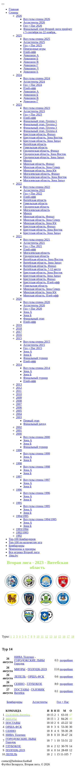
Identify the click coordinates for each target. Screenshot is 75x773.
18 (72, 636)
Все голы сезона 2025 (36, 38)
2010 (19, 394)
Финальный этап (33, 318)
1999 (19, 450)
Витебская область (34, 144)
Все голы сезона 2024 (36, 78)
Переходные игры (34, 48)
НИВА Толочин (24, 657)
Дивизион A (31, 55)
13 (50, 636)
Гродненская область (36, 206)
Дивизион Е (30, 71)
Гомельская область (35, 147)
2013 (19, 384)
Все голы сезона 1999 (36, 453)
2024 (19, 75)
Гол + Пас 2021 (32, 246)
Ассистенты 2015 (34, 344)
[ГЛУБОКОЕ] (29, 616)
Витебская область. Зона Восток (43, 259)
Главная (14, 9)
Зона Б (27, 315)
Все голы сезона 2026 (36, 19)
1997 (19, 476)
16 (63, 636)
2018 (19, 328)
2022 (19, 183)
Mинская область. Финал (38, 216)
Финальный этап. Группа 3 (40, 127)
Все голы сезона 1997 (36, 479)
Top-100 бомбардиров (22, 539)
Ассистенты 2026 (34, 22)
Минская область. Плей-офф (40, 295)
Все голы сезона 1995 (36, 506)
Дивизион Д (30, 68)
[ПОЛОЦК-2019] (63, 598)
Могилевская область (36, 210)
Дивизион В (30, 61)
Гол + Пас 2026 (32, 25)
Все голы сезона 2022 (36, 186)
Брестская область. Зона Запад (42, 140)
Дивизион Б (30, 58)
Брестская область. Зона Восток (42, 137)
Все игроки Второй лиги (24, 552)
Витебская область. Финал (39, 265)
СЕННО (19, 683)
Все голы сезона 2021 (36, 239)
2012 (19, 387)
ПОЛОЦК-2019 (37, 669)
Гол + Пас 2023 (32, 114)
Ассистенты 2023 (34, 111)
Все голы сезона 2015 (36, 341)
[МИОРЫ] (46, 581)
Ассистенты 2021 (34, 242)
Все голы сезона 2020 (36, 302)
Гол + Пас (63, 702)
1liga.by (13, 555)
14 (55, 636)
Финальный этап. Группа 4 (40, 131)
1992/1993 (22, 532)
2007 (19, 404)
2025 (19, 35)
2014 (19, 364)
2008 (19, 400)
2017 (19, 331)
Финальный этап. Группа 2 (40, 124)
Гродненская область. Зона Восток (44, 154)
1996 (19, 489)
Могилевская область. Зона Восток (45, 177)
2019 (19, 325)
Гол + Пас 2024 (32, 84)
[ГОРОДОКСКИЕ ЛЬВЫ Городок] (12, 598)
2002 (19, 427)
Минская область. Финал (38, 163)
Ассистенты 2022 (34, 190)
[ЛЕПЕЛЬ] (63, 581)
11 (42, 636)
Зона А (27, 312)
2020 (19, 298)
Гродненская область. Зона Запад (43, 157)
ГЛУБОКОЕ (34, 683)
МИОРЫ (19, 669)
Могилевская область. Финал (41, 173)
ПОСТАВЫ (21, 689)
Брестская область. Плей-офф (41, 282)
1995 (19, 502)
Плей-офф (29, 52)
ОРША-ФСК (36, 676)
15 (59, 636)
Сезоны (13, 12)
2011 (19, 391)
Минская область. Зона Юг (40, 170)
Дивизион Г (30, 65)
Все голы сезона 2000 (36, 437)
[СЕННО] (46, 598)
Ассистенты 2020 (34, 305)
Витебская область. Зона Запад (42, 262)
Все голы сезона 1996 (36, 493)
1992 (19, 535)
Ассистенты (39, 702)
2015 (19, 338)
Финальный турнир (35, 358)
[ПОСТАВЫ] (29, 581)
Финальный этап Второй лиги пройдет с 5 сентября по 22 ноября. (47, 30)
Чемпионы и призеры (22, 548)
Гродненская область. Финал (41, 150)
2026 (19, 15)
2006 (19, 407)
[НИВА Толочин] (29, 598)
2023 (19, 104)
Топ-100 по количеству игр (25, 542)
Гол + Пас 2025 (32, 45)
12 (46, 636)
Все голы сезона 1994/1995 (39, 519)
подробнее (66, 660)
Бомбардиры (16, 545)
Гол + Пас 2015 (32, 348)
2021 (19, 236)
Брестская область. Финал (39, 134)
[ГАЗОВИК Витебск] (12, 581)
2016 (19, 335)
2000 (19, 433)
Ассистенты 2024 (34, 81)
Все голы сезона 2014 (36, 367)
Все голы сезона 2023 (36, 108)
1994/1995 (22, 516)
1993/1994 (22, 529)
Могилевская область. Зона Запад (44, 180)
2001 (19, 430)
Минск (27, 160)
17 (68, 636)
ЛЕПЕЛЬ (20, 676)
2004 (19, 414)
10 (38, 636)
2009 (19, 397)
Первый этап (31, 420)
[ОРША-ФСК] (46, 616)
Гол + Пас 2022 (32, 193)
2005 (19, 410)
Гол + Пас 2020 (32, 308)
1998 (19, 463)
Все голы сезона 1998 (36, 466)
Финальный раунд (34, 423)
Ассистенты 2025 (34, 42)
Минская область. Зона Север (41, 167)
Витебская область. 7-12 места (42, 269)
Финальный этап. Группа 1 (40, 121)
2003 (19, 417)
